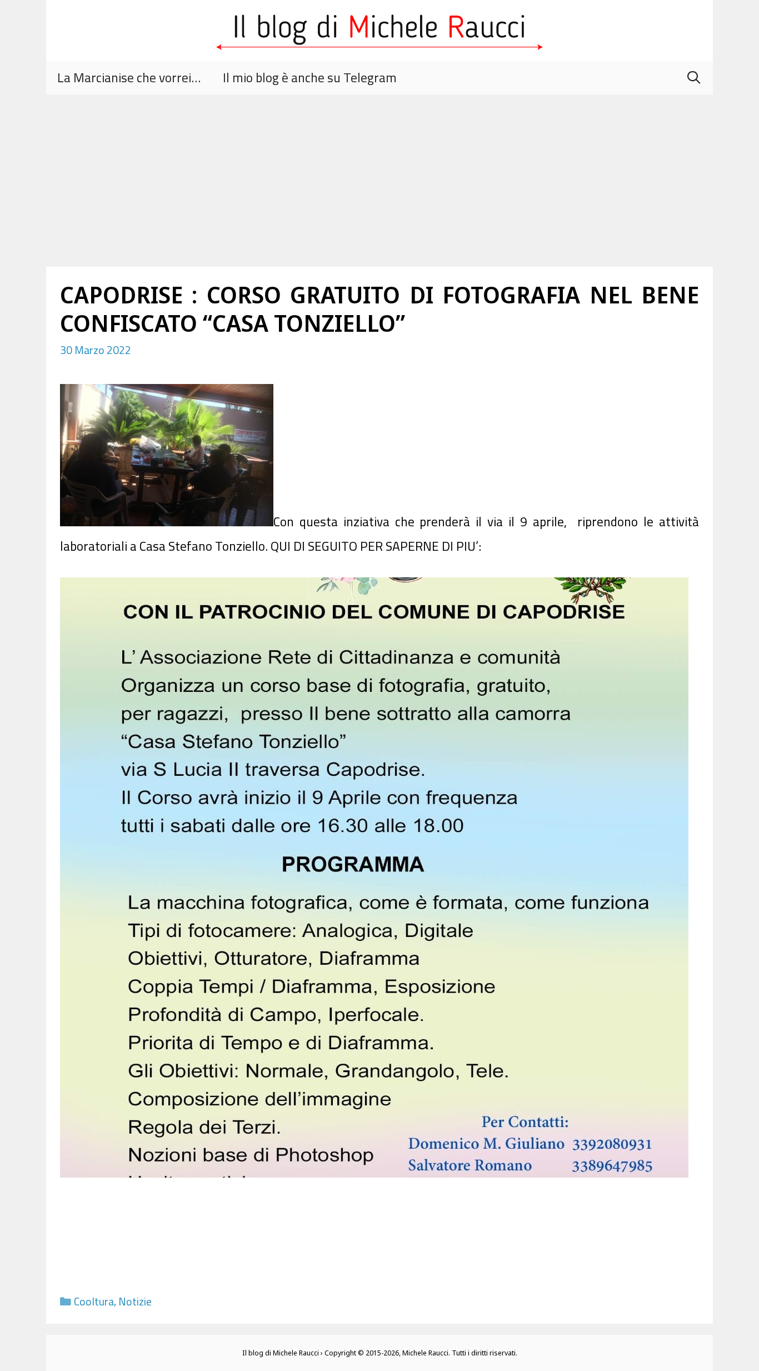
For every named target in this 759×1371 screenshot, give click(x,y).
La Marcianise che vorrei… (129, 77)
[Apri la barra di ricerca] (693, 77)
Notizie (135, 1302)
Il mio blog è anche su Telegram (310, 77)
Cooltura (94, 1302)
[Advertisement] (379, 183)
